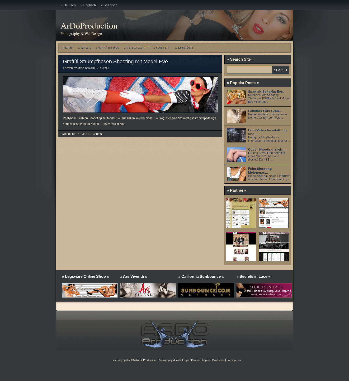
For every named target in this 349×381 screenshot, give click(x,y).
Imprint (206, 360)
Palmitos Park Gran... (265, 111)
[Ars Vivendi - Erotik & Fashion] (274, 259)
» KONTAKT (184, 48)
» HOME (67, 48)
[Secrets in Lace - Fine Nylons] (241, 259)
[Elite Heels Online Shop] (241, 226)
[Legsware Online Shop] (274, 226)
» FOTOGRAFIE (136, 48)
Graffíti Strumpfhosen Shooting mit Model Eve (115, 61)
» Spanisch (109, 5)
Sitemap (231, 360)
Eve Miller (83, 134)
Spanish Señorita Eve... (267, 91)
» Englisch (88, 5)
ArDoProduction (89, 25)
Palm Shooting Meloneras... (260, 170)
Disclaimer (218, 360)
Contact (195, 360)
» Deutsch (68, 5)
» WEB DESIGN (107, 48)
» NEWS (84, 48)
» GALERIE (161, 48)
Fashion (97, 134)
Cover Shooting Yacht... (267, 149)
